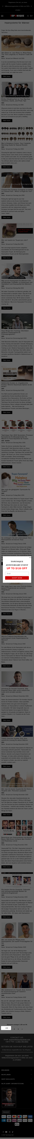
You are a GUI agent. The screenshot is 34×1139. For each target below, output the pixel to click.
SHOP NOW (17, 578)
